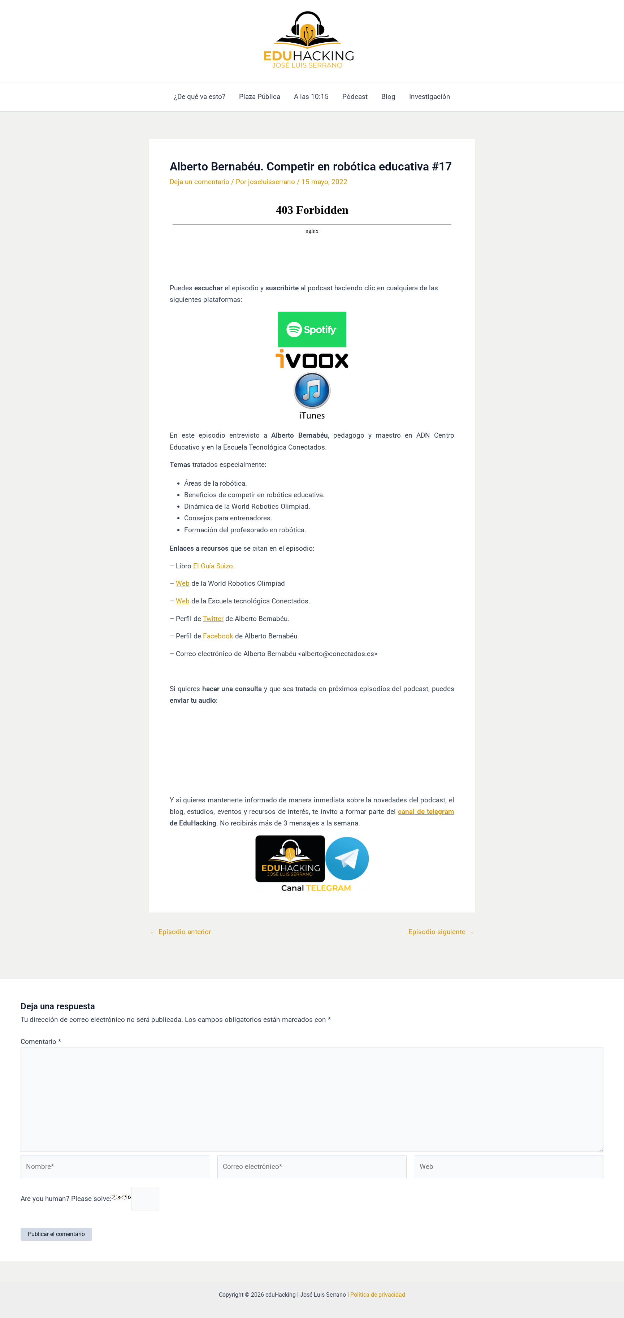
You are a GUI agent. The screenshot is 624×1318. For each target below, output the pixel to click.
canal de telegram (426, 811)
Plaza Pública (259, 96)
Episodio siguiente (441, 931)
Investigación (429, 96)
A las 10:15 (311, 96)
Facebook (218, 636)
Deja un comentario (199, 182)
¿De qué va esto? (199, 96)
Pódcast (355, 96)
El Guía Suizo (213, 566)
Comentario (41, 1041)
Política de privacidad (377, 1294)
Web (183, 583)
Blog (388, 96)
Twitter (213, 619)
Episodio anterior (180, 931)
